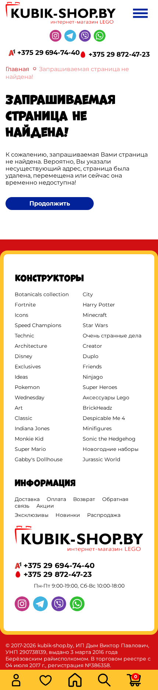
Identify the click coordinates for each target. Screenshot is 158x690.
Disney (23, 356)
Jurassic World (101, 459)
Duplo (90, 356)
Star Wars (95, 325)
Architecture (31, 346)
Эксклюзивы (32, 515)
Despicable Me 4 (104, 418)
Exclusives (28, 366)
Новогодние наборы (111, 449)
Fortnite (25, 304)
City (88, 294)
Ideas (21, 377)
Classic (23, 418)
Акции (45, 505)
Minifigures (97, 428)
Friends (92, 366)
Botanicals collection (42, 294)
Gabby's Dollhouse (38, 459)
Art (19, 407)
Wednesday (29, 397)
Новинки (67, 515)
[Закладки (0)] (51, 681)
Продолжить (49, 203)
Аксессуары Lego (106, 397)
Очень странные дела (112, 335)
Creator (92, 346)
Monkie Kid (29, 438)
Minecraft (95, 315)
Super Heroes (100, 387)
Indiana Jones (32, 428)
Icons (21, 315)
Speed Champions (38, 325)
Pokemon (27, 387)
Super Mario (30, 449)
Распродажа (104, 515)
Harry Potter (99, 304)
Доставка (27, 499)
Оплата (56, 499)
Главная (17, 69)
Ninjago (93, 377)
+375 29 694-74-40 (48, 53)
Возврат (84, 499)
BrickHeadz (97, 407)
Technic (24, 335)
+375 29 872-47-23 (119, 54)
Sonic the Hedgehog (109, 438)
